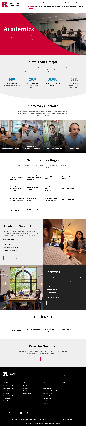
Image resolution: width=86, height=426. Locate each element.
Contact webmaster (56, 423)
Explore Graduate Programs (8, 388)
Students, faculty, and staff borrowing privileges (57, 297)
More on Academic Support (12, 258)
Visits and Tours (26, 388)
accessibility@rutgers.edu (35, 420)
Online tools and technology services (12, 247)
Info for (81, 6)
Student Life (50, 6)
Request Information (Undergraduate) (28, 358)
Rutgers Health (51, 2)
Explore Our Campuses (27, 385)
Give (80, 2)
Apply (77, 2)
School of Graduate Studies (32, 199)
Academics (31, 6)
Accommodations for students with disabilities (14, 253)
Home (4, 10)
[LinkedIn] (27, 413)
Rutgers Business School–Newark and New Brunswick (17, 188)
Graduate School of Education (50, 177)
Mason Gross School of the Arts (68, 177)
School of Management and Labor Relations (51, 199)
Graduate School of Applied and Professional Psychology (34, 177)
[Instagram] (15, 413)
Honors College (14, 210)
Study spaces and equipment (10, 250)
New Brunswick (60, 375)
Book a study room (50, 289)
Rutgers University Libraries (55, 303)
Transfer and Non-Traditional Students (50, 390)
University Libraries (7, 400)
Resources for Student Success (9, 395)
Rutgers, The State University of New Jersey (39, 423)
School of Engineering (68, 188)
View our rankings (74, 87)
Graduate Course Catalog (49, 330)
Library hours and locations (52, 295)
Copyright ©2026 (29, 423)
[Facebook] (4, 413)
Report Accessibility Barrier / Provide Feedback (53, 420)
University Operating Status (68, 385)
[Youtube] (21, 413)
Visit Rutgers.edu (43, 2)
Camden (61, 2)
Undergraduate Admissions (48, 385)
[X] (10, 413)
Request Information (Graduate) (50, 358)
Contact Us (45, 405)
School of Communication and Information (50, 188)
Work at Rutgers (46, 400)
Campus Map (25, 390)
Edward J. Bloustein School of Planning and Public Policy (16, 177)
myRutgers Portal (6, 393)
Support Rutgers (46, 403)
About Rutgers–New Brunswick (69, 6)
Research (57, 6)
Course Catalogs (6, 398)
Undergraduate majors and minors (12, 85)
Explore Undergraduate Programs (9, 385)
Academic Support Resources (67, 330)
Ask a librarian (49, 286)
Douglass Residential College (33, 210)
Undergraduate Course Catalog (33, 330)
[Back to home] (9, 374)
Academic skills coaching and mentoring (12, 244)
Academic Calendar (15, 330)
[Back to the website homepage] (10, 6)
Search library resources (52, 292)
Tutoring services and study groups (11, 242)
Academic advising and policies (10, 239)
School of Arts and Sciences (32, 188)
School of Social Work (68, 199)
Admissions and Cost (40, 6)
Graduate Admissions (47, 388)
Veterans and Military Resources (49, 395)
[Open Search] (82, 2)
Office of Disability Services (48, 393)
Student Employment (47, 398)
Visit (74, 2)
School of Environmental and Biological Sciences (17, 199)
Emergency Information (27, 393)
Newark (56, 2)
